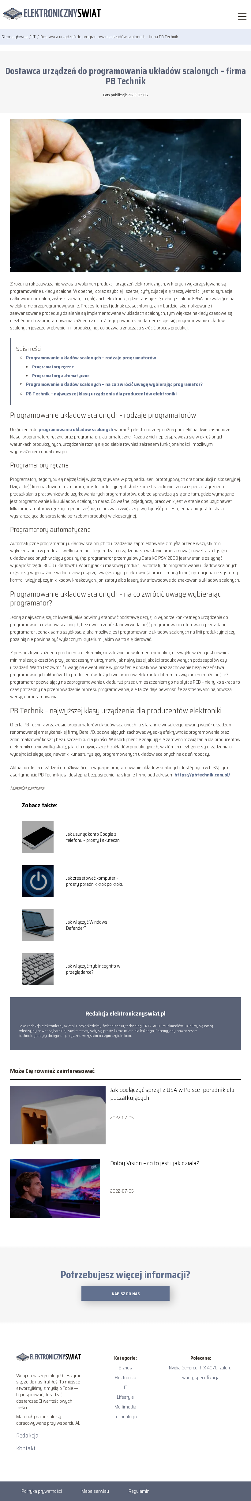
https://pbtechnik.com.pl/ (202, 775)
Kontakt (26, 1448)
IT (34, 36)
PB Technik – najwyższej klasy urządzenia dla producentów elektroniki (101, 394)
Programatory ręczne (53, 366)
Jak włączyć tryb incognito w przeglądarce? (93, 969)
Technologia (125, 1416)
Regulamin (139, 1491)
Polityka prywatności (41, 1491)
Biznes (125, 1368)
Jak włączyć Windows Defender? (86, 925)
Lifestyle (125, 1397)
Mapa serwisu (95, 1491)
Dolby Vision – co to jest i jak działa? (154, 1163)
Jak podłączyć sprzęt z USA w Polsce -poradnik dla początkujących (172, 1094)
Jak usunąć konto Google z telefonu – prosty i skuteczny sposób (94, 837)
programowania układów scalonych (76, 429)
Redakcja (27, 1435)
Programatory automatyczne (60, 375)
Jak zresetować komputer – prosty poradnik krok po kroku (94, 881)
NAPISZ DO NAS (126, 1294)
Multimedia (125, 1407)
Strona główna (15, 36)
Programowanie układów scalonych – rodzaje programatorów (91, 358)
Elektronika (125, 1377)
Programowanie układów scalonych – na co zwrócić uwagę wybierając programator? (114, 384)
